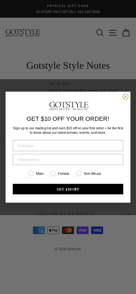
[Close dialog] (125, 96)
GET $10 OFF (68, 188)
